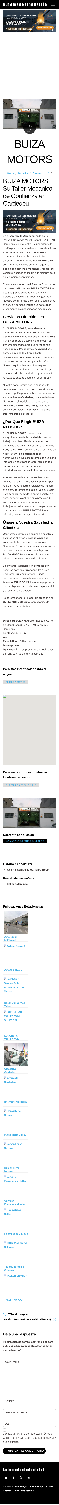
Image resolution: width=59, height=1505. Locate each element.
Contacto (8, 1486)
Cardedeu (23, 173)
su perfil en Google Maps (21, 785)
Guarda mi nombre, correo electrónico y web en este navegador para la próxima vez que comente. (29, 1438)
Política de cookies (24, 1490)
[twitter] (6, 1477)
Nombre (10, 1401)
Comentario (12, 1362)
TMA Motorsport (18, 1314)
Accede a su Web (15, 682)
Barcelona (37, 173)
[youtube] (21, 1477)
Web (7, 1424)
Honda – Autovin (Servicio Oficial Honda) (27, 1319)
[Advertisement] (29, 63)
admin (10, 173)
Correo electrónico (18, 1412)
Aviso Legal (21, 1486)
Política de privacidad (41, 1486)
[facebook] (13, 1477)
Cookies (7, 1490)
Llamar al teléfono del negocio (25, 841)
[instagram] (28, 1477)
